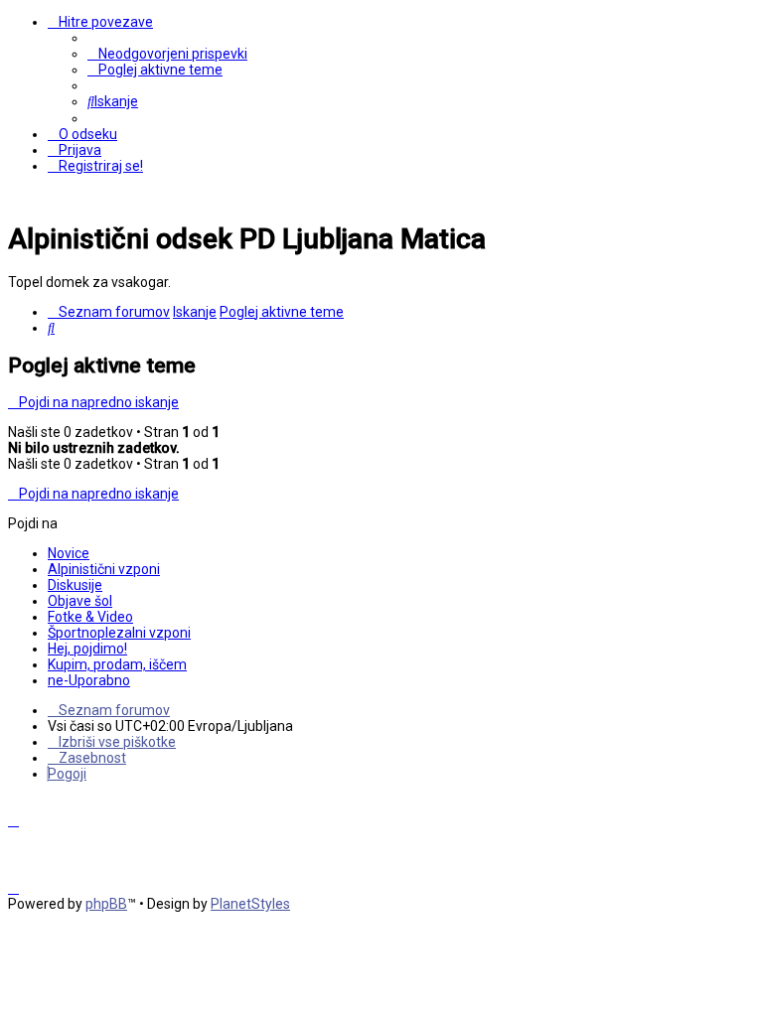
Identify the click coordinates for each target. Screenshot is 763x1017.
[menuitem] (167, 54)
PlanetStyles (250, 904)
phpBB (106, 904)
